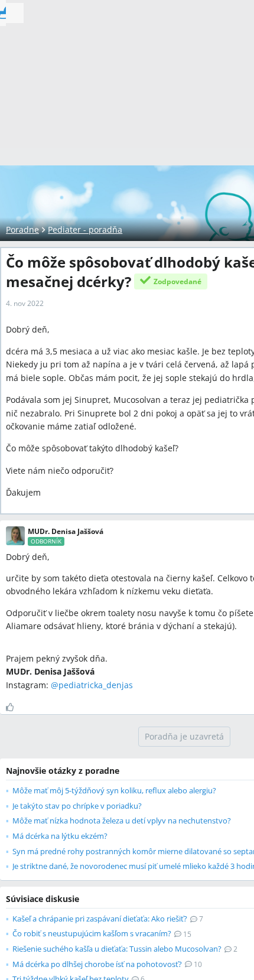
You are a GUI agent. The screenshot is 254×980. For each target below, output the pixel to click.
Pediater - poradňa (85, 229)
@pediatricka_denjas (92, 685)
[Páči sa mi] (14, 707)
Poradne (22, 229)
